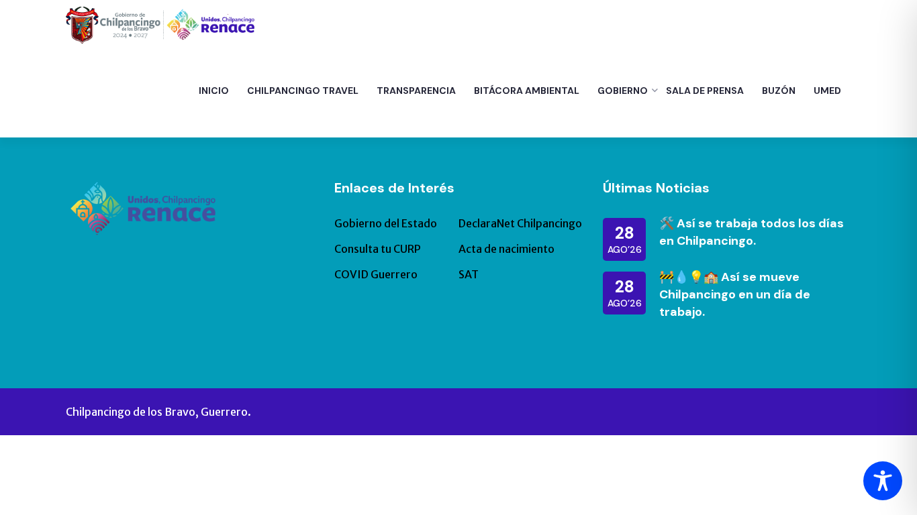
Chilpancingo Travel (302, 90)
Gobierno (622, 90)
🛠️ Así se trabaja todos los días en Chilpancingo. (751, 232)
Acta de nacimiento (506, 248)
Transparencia (416, 90)
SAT (468, 274)
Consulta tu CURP (377, 248)
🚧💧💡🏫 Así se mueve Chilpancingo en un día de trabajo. (734, 294)
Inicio (214, 90)
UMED (827, 90)
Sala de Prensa (705, 90)
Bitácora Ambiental (526, 90)
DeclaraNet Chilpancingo (520, 223)
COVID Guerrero (376, 274)
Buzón (778, 90)
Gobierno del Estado (385, 223)
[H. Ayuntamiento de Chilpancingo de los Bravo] (160, 24)
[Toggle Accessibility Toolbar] (883, 481)
